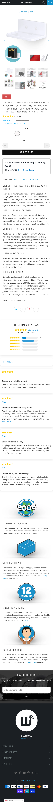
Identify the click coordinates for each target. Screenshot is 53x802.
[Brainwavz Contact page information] (26, 646)
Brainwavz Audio (29, 780)
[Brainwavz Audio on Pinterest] (28, 773)
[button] (8, 116)
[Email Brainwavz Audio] (37, 773)
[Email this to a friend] (36, 309)
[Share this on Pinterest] (29, 309)
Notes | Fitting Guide (31, 179)
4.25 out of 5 (32, 330)
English (10, 800)
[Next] (48, 40)
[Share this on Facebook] (23, 309)
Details (17, 179)
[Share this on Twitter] (16, 309)
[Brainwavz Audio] (26, 2)
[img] (7, 372)
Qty (23, 140)
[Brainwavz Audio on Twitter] (16, 773)
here (26, 620)
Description (7, 179)
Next (31, 12)
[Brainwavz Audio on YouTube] (24, 773)
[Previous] (4, 40)
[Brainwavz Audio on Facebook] (20, 773)
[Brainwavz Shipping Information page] (26, 559)
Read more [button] (6, 421)
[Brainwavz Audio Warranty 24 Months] (26, 604)
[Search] (44, 2)
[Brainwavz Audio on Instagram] (33, 773)
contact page (31, 662)
